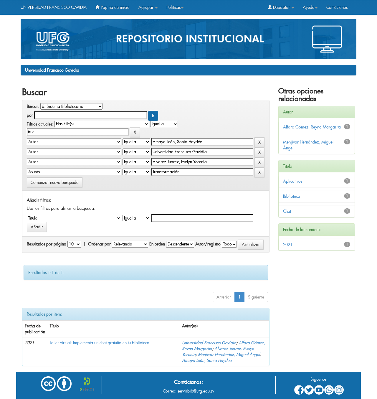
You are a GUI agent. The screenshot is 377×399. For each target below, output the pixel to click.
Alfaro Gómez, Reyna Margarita (312, 127)
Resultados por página (46, 244)
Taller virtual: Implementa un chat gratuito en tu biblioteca (99, 342)
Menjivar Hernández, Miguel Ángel (229, 354)
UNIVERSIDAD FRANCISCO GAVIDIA (54, 7)
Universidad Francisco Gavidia (52, 70)
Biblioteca (291, 196)
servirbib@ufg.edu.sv (196, 391)
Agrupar (146, 7)
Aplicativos (292, 181)
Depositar (281, 7)
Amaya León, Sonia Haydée (207, 360)
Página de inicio (115, 7)
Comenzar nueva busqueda (55, 182)
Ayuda (309, 7)
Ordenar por (99, 244)
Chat (287, 211)
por (30, 115)
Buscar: (33, 106)
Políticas (173, 7)
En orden (157, 244)
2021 (287, 244)
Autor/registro (208, 244)
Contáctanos (337, 7)
